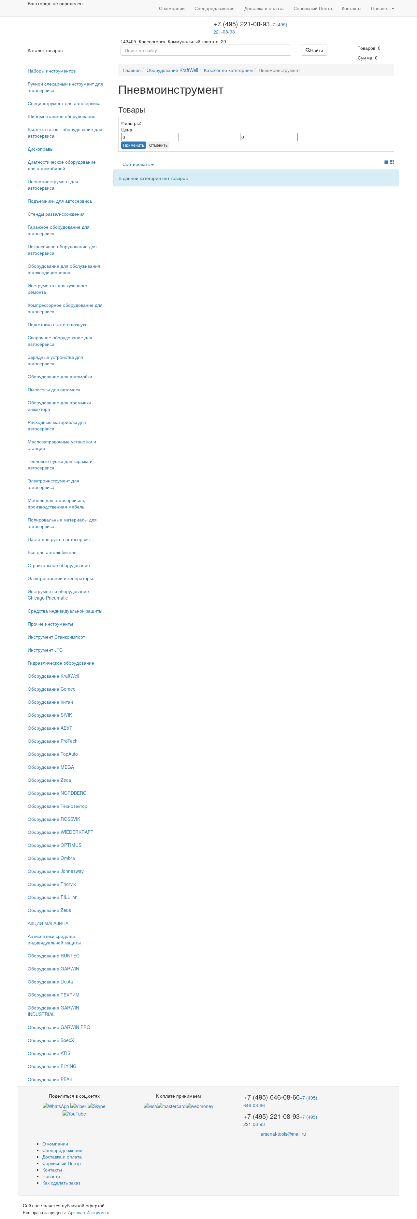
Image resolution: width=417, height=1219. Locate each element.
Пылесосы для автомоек (54, 389)
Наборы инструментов (52, 70)
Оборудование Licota (50, 981)
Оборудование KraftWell (53, 675)
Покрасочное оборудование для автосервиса (62, 249)
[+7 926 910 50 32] (56, 1105)
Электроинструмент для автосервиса (53, 483)
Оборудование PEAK (50, 1079)
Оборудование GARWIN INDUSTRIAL (53, 1010)
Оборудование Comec (51, 688)
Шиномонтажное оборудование (61, 116)
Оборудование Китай (50, 701)
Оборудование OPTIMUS (54, 845)
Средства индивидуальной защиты (65, 610)
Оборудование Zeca (49, 780)
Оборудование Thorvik (52, 884)
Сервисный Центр (313, 8)
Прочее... (381, 8)
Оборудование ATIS (49, 1053)
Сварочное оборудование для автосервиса (60, 340)
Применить (133, 145)
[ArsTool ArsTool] (97, 1105)
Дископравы (40, 148)
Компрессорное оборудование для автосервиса (65, 308)
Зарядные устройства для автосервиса (55, 360)
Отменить (158, 145)
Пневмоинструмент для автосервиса (53, 184)
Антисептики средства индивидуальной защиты (54, 939)
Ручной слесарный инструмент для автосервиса (65, 86)
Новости (51, 1176)
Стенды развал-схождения (56, 213)
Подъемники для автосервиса (60, 200)
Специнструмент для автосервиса (64, 103)
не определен (68, 3)
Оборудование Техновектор (57, 806)
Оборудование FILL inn (53, 897)
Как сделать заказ (61, 1182)
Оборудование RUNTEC (53, 955)
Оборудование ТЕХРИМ (53, 994)
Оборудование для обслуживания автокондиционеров (64, 269)
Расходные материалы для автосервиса (57, 425)
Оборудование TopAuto (53, 754)
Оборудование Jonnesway (56, 871)
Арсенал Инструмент (89, 1212)
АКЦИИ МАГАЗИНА (48, 923)
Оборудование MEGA (51, 767)
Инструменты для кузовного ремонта (57, 288)
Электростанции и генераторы (60, 578)
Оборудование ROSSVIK (54, 819)
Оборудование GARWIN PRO (59, 1027)
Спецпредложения (214, 8)
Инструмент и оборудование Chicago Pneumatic (58, 594)
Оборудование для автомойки (60, 376)
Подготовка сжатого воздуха (58, 324)
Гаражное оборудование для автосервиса (59, 230)
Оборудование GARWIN (53, 968)
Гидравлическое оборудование (61, 662)
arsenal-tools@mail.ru (283, 1134)
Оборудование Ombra (51, 858)
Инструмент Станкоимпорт (56, 636)
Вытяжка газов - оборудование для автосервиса (65, 132)
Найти (316, 50)
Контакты (351, 8)
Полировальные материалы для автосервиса (62, 522)
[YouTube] (74, 1112)
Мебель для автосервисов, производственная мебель (56, 503)
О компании (172, 8)
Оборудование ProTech (53, 741)
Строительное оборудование (59, 565)
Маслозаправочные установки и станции (62, 444)
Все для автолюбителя (52, 552)
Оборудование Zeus (49, 910)
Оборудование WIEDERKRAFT (60, 832)
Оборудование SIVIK (50, 714)
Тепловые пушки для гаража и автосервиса (60, 464)
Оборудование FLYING (52, 1066)
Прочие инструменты (50, 623)
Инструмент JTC (45, 649)
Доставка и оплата (264, 8)
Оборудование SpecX (51, 1040)
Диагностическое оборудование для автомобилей (62, 164)
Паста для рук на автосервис (59, 539)
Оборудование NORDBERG (57, 793)
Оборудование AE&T (50, 728)
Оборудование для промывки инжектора (59, 405)
